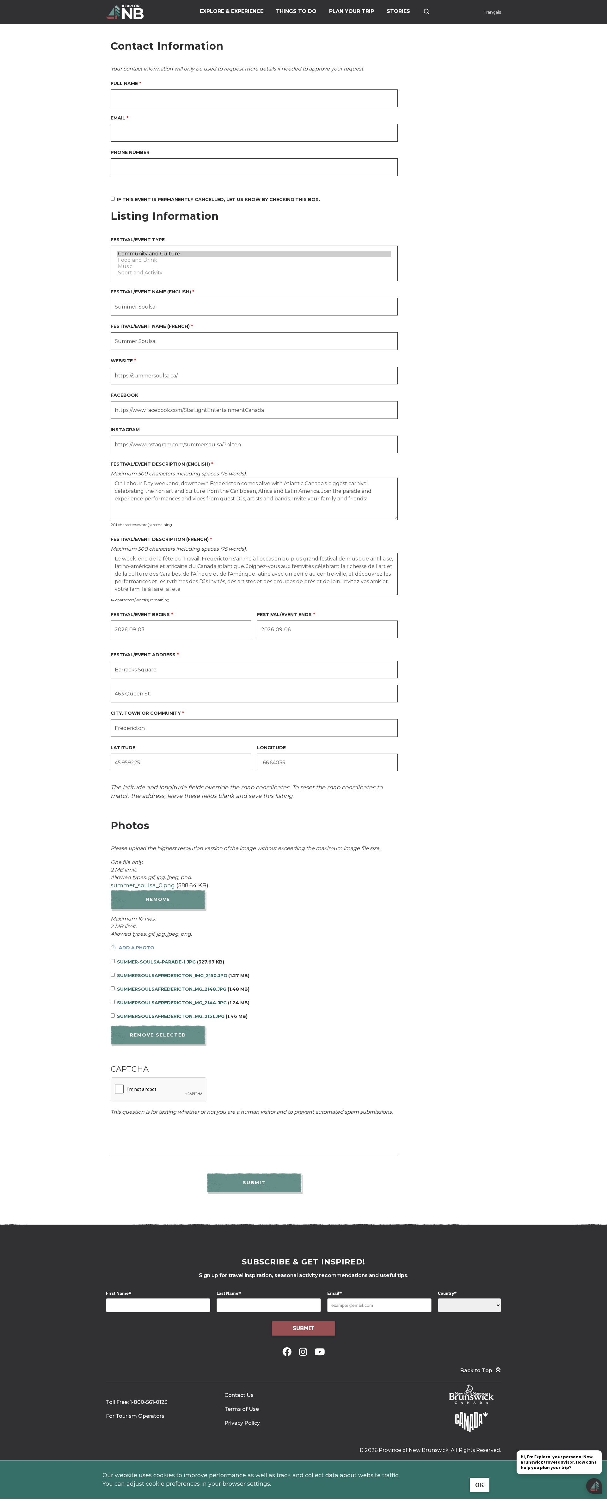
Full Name (124, 83)
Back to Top (476, 1370)
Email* (334, 1293)
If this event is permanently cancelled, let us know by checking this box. (218, 199)
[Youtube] (320, 1351)
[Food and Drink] (254, 260)
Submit (304, 1328)
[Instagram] (304, 1351)
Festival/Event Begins (140, 614)
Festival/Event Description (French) (160, 539)
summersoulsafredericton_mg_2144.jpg (172, 1003)
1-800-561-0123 (149, 1402)
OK (479, 1485)
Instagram (125, 429)
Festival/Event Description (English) (160, 464)
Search (426, 11)
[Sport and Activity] (254, 273)
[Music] (254, 266)
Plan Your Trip (351, 11)
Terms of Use (241, 1409)
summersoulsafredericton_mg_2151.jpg (170, 1016)
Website (122, 361)
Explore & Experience (231, 11)
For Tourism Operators (135, 1416)
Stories (398, 11)
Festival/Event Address (143, 655)
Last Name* (229, 1293)
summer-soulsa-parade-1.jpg (156, 962)
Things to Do (296, 11)
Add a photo (136, 948)
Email (118, 118)
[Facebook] (288, 1351)
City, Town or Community (146, 713)
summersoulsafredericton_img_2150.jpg (172, 975)
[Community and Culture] (254, 254)
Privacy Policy (242, 1423)
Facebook (124, 395)
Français (492, 12)
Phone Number (130, 152)
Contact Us (239, 1395)
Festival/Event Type (138, 239)
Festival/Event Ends (284, 614)
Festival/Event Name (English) (151, 292)
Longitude (271, 747)
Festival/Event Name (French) (150, 326)
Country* (447, 1293)
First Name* (118, 1293)
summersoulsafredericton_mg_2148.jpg (171, 989)
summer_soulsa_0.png (143, 885)
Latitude (123, 747)
